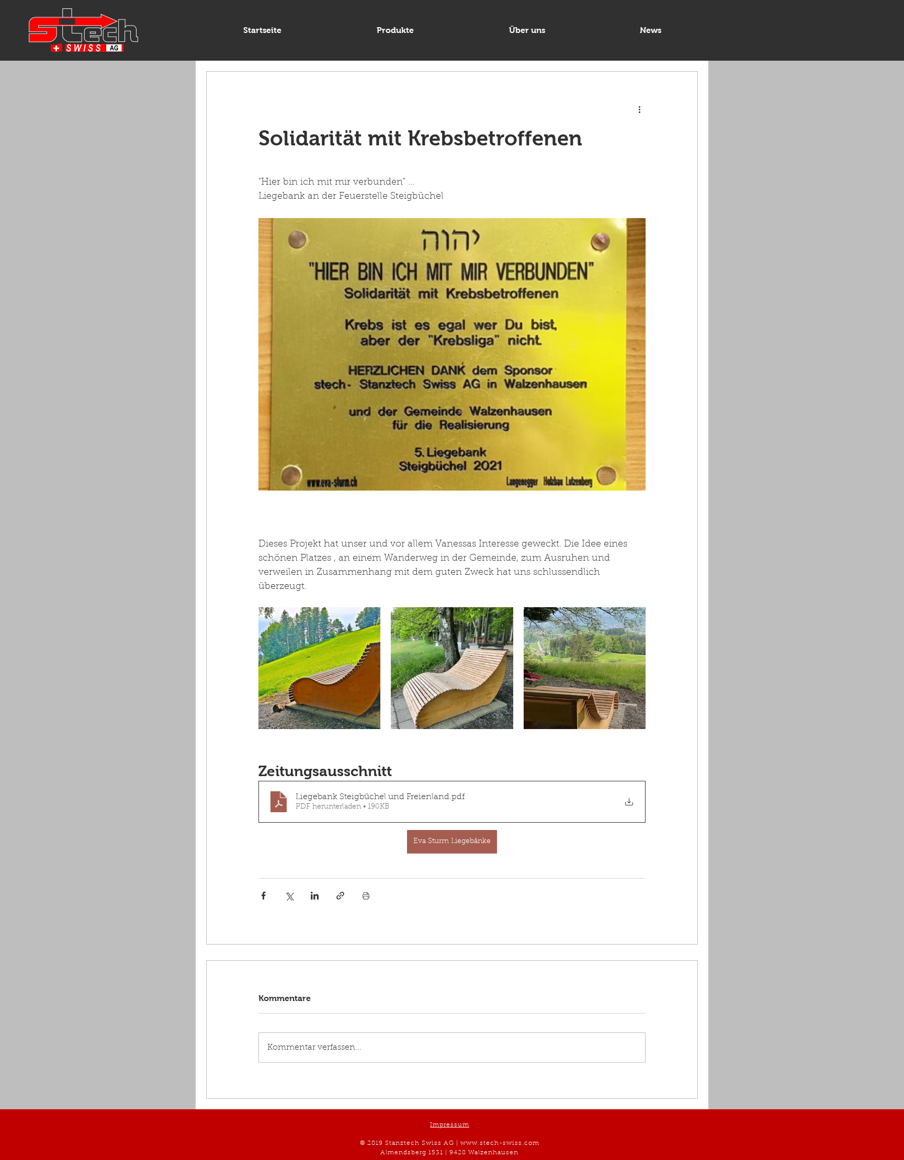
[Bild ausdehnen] (319, 668)
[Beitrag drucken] (366, 896)
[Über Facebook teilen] (263, 896)
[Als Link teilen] (340, 896)
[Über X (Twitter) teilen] (289, 896)
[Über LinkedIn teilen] (315, 896)
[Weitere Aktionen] (639, 109)
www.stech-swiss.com (499, 1143)
